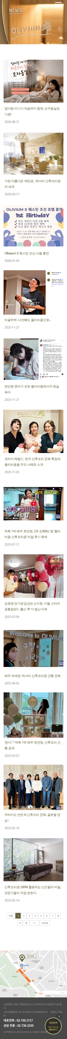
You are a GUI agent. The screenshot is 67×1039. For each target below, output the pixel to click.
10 (26, 923)
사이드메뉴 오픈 (58, 4)
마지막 (44, 923)
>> (34, 923)
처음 (11, 915)
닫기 (59, 1016)
